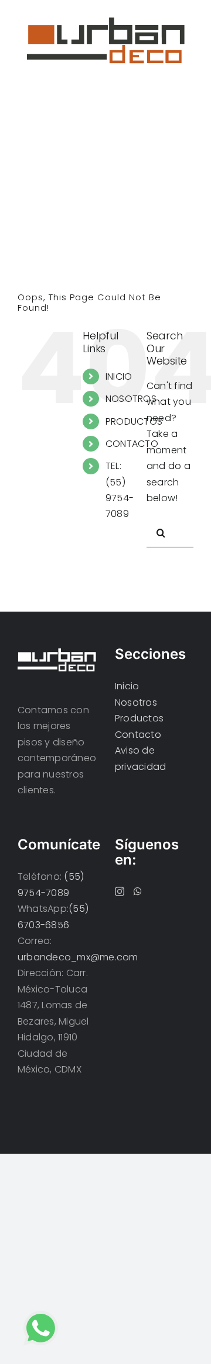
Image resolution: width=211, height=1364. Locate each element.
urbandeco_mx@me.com (78, 957)
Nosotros (136, 702)
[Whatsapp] (138, 891)
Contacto (138, 734)
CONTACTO (132, 443)
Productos (139, 718)
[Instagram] (119, 891)
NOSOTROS (131, 398)
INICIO (119, 376)
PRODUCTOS (134, 421)
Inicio (127, 686)
